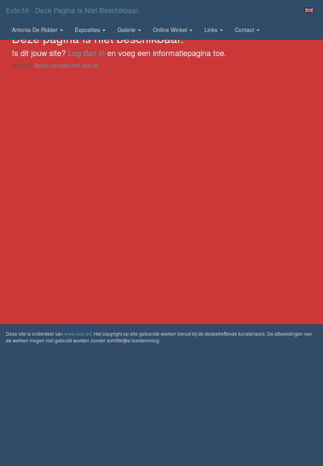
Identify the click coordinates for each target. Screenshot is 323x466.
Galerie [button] (127, 30)
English (309, 10)
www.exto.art (77, 333)
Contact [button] (245, 30)
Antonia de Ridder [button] (35, 30)
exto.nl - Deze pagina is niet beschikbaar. (73, 10)
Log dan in (86, 52)
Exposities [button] (88, 30)
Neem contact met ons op (66, 65)
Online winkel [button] (171, 30)
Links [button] (211, 30)
